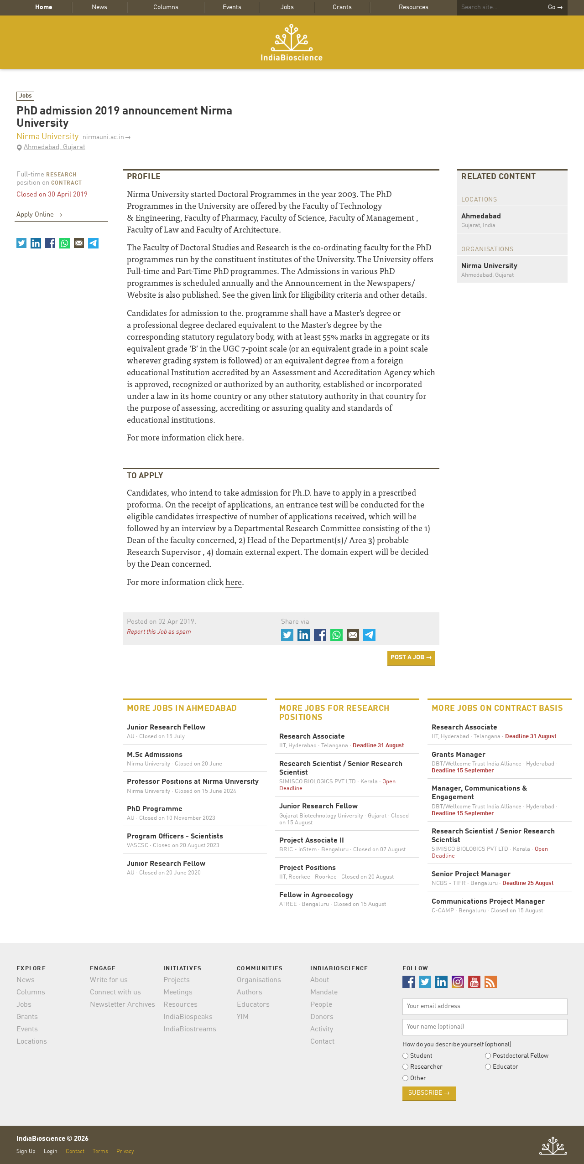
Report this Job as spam (159, 632)
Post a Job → (411, 657)
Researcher (426, 1067)
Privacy (125, 1151)
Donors (322, 1017)
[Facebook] (50, 243)
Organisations (259, 980)
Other (418, 1078)
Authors (249, 992)
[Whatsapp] (64, 243)
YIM (243, 1017)
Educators (253, 1005)
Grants (342, 7)
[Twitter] (21, 243)
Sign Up (26, 1151)
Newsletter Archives (122, 1005)
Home (43, 7)
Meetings (178, 992)
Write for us (109, 980)
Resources (413, 7)
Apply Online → (39, 215)
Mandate (324, 992)
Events (232, 7)
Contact (322, 1041)
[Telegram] (93, 243)
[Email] (79, 243)
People (321, 1005)
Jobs (287, 7)
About (319, 980)
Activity (321, 1029)
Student (421, 1056)
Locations (31, 1041)
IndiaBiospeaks (188, 1017)
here (233, 437)
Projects (176, 980)
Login (50, 1151)
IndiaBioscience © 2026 (52, 1139)
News (99, 7)
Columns (165, 7)
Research (61, 175)
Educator (505, 1067)
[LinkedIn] (36, 243)
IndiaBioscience (292, 42)
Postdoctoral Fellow (520, 1056)
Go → (555, 7)
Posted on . (161, 622)
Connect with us (115, 992)
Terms (100, 1151)
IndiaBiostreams (189, 1029)
